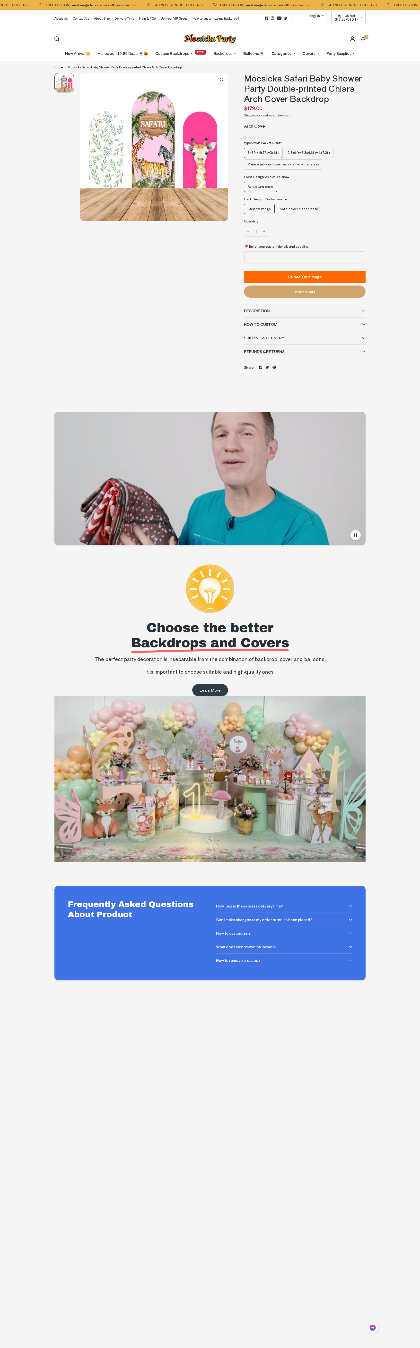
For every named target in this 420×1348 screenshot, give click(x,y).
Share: (249, 367)
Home (58, 67)
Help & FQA (147, 18)
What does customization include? (246, 946)
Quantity (251, 221)
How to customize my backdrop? (215, 18)
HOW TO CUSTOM (260, 324)
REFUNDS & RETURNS (264, 351)
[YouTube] (279, 18)
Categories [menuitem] (281, 53)
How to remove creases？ (238, 960)
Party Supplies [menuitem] (338, 53)
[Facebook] (266, 18)
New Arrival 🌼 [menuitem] (78, 53)
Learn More (210, 690)
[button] (372, 1328)
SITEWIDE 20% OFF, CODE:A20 (138, 5)
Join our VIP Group (174, 18)
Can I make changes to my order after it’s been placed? (264, 919)
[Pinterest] (285, 18)
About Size (102, 18)
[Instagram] (273, 18)
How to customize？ (233, 933)
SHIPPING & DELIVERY (264, 337)
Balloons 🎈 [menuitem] (253, 53)
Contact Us (81, 18)
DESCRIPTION (257, 310)
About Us (61, 18)
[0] (361, 38)
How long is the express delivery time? (249, 905)
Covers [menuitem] (309, 53)
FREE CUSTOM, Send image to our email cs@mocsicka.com (226, 5)
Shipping (250, 115)
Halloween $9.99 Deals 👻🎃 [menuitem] (123, 53)
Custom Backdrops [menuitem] (172, 53)
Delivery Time (124, 18)
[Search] (58, 38)
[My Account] (352, 38)
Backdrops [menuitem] (222, 53)
